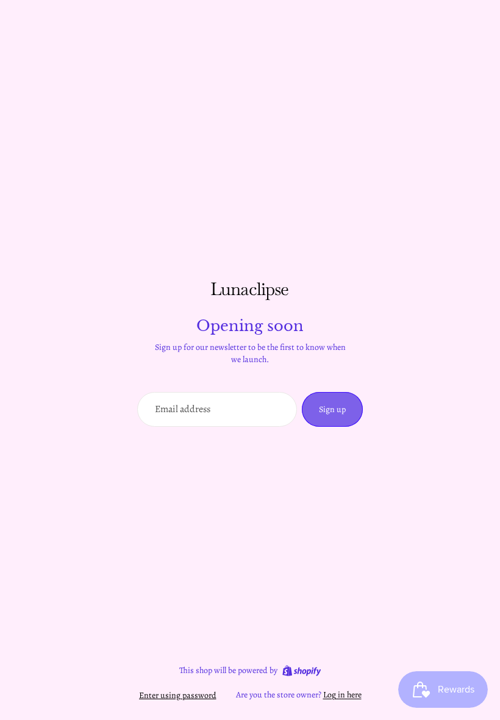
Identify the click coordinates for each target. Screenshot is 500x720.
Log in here (342, 694)
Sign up (332, 409)
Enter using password (177, 695)
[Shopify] (301, 670)
